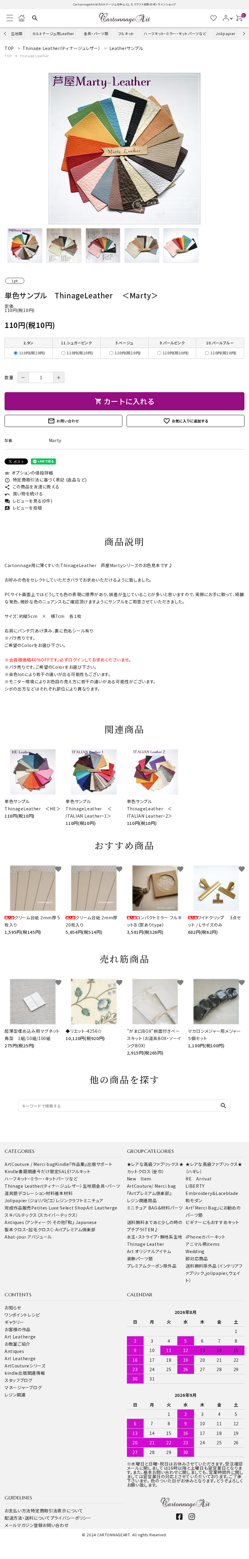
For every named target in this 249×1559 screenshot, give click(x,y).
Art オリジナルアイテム (149, 1251)
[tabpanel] (124, 149)
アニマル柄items (203, 1244)
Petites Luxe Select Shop (58, 1208)
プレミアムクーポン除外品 (152, 1266)
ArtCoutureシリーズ (25, 1366)
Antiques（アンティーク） (29, 1222)
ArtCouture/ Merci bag (151, 1186)
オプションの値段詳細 (29, 473)
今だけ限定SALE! (53, 1171)
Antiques (14, 1351)
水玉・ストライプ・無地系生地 (154, 1237)
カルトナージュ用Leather (53, 33)
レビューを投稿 (23, 508)
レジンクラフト (70, 1200)
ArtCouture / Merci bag (30, 1164)
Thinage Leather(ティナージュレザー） (44, 1186)
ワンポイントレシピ (22, 1315)
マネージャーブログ (23, 1387)
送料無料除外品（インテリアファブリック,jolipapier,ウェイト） (214, 1273)
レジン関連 (15, 1395)
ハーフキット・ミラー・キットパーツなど (175, 33)
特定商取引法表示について (57, 1511)
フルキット (126, 33)
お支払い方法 (18, 1511)
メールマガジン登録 (24, 1525)
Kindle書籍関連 (20, 1171)
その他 (59, 1222)
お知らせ (13, 1308)
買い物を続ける (24, 494)
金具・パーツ (108, 1186)
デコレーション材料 (36, 1193)
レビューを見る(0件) (28, 501)
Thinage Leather (34, 55)
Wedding (195, 1251)
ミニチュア (94, 1200)
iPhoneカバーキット (205, 1237)
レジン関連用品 (142, 1200)
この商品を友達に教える (32, 487)
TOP (8, 55)
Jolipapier (225, 33)
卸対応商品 (197, 1258)
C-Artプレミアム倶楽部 (73, 1229)
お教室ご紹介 (17, 1344)
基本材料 (64, 1193)
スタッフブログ (18, 1380)
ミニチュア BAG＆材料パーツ (155, 1208)
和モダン (194, 1200)
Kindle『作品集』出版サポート (83, 1164)
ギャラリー (14, 1322)
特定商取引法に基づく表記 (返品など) (46, 480)
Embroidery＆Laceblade (212, 1193)
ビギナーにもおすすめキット (212, 1222)
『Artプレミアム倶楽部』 (149, 1193)
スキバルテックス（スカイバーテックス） (41, 1215)
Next (243, 33)
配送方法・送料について (27, 1518)
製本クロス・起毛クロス (27, 1229)
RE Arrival (198, 1179)
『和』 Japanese (81, 1222)
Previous (5, 33)
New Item (139, 1179)
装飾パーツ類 (140, 1258)
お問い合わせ (63, 421)
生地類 (16, 33)
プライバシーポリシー (70, 1518)
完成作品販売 (18, 1208)
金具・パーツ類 (96, 33)
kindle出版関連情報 (25, 1373)
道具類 (11, 1193)
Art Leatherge (102, 1208)
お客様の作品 (18, 1329)
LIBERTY (195, 1186)
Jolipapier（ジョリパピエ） (30, 1200)
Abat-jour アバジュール (28, 1237)
